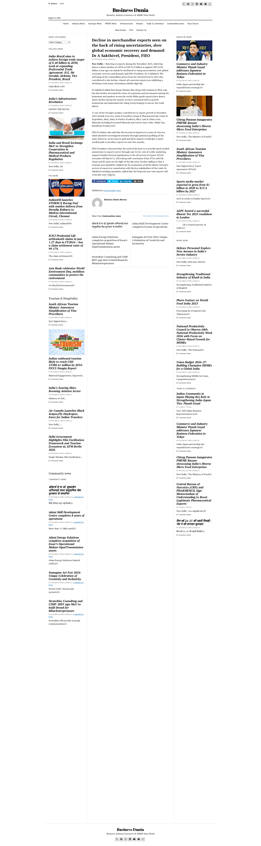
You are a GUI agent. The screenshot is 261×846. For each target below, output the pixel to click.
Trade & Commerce (155, 23)
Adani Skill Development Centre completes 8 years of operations (66, 515)
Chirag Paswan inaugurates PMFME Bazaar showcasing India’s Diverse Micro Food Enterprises (194, 124)
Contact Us (141, 30)
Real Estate (120, 30)
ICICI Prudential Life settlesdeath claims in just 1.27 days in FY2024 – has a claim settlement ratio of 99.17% (66, 242)
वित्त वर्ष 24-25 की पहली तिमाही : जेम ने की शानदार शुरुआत (193, 522)
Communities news (175, 23)
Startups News (95, 23)
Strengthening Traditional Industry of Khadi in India (193, 275)
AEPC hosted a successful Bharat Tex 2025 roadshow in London (194, 214)
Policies (139, 23)
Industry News (78, 23)
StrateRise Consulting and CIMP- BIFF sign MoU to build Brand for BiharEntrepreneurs (66, 605)
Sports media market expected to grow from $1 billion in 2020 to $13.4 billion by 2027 (193, 186)
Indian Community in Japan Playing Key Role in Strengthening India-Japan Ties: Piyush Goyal (193, 398)
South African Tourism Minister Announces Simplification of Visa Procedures (63, 309)
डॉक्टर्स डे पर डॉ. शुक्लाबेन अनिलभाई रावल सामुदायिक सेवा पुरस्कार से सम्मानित (65, 490)
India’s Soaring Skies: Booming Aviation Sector (65, 389)
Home (62, 4)
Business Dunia (131, 10)
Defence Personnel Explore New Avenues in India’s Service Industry (193, 251)
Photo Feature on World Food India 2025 (192, 302)
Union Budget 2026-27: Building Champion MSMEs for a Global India (194, 365)
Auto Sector (192, 23)
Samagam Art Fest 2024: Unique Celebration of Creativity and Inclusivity (65, 576)
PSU (131, 30)
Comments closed (57, 90)
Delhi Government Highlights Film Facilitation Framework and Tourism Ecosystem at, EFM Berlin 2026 (66, 443)
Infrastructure (126, 23)
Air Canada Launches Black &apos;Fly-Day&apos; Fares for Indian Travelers (66, 414)
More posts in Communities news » (156, 216)
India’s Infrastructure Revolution (63, 100)
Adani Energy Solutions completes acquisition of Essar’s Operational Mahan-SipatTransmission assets (66, 544)
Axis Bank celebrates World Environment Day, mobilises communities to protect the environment (66, 273)
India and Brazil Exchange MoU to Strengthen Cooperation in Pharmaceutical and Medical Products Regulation (66, 151)
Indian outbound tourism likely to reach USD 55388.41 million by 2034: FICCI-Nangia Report (66, 363)
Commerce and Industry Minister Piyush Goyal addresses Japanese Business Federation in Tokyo (191, 70)
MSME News (111, 23)
